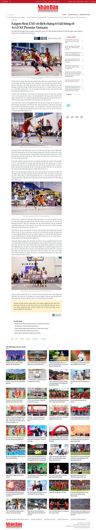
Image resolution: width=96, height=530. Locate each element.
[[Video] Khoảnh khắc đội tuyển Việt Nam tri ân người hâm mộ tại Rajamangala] (80, 485)
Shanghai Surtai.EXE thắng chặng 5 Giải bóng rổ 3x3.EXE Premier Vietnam (32, 323)
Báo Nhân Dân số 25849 (33, 381)
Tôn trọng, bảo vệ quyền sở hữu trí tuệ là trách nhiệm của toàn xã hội (80, 363)
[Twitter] (38, 38)
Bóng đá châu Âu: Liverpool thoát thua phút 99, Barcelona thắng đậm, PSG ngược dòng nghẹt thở (80, 458)
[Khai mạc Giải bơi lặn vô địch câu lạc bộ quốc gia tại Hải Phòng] (15, 449)
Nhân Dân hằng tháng (84, 14)
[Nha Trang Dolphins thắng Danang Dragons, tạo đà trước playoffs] (15, 504)
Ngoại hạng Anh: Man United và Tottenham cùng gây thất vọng (78, 476)
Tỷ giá (74, 94)
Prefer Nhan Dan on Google (55, 38)
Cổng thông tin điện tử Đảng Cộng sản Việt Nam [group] (17, 519)
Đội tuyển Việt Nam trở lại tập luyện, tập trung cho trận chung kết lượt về (15, 438)
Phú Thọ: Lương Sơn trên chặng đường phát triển (15, 382)
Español (54, 1)
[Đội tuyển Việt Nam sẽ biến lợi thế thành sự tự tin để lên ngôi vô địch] (15, 393)
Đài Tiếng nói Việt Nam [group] (63, 519)
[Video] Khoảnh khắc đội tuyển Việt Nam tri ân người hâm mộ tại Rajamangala (79, 494)
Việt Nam (44, 338)
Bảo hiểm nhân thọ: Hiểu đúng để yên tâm (80, 382)
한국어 (58, 1)
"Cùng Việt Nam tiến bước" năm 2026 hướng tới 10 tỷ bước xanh (58, 418)
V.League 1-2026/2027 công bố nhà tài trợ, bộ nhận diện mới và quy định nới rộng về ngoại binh (80, 439)
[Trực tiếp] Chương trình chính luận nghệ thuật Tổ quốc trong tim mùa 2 (72, 60)
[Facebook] (35, 38)
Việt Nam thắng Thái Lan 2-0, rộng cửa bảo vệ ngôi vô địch (59, 512)
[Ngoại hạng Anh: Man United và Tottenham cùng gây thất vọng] (80, 468)
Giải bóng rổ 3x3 (16, 33)
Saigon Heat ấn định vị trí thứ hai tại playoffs (15, 476)
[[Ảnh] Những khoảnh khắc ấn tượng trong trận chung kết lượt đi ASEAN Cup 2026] (15, 485)
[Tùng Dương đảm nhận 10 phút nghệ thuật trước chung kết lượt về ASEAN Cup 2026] (37, 430)
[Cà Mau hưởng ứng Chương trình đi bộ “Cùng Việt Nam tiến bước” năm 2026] (80, 410)
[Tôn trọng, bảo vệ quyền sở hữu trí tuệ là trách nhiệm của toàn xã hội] (80, 355)
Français (45, 1)
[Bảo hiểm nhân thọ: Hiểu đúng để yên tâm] (80, 374)
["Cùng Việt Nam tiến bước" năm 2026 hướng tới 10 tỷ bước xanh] (59, 410)
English (38, 1)
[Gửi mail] (42, 38)
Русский (49, 1)
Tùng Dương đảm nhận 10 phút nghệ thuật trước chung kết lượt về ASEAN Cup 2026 (36, 439)
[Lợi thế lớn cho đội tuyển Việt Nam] (59, 485)
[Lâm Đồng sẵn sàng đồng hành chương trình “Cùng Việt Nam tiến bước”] (59, 393)
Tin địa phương (80, 1)
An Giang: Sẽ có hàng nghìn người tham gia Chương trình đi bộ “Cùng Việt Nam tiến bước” (59, 439)
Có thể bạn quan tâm (15, 347)
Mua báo (70, 1)
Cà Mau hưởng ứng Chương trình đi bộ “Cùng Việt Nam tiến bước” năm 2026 (80, 418)
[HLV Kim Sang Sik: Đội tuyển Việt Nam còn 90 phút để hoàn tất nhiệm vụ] (37, 485)
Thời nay (64, 14)
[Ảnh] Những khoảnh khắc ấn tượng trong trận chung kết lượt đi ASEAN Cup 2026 (15, 494)
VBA (16, 338)
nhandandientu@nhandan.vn (83, 527)
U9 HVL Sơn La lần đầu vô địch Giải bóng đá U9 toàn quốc (36, 401)
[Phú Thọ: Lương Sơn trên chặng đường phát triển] (15, 374)
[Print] (45, 38)
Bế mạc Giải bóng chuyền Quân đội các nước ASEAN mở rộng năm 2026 (72, 47)
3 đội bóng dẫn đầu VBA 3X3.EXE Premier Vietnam (26, 330)
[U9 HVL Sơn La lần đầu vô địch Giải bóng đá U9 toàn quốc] (37, 393)
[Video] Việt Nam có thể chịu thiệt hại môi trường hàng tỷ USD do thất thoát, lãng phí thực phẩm (58, 383)
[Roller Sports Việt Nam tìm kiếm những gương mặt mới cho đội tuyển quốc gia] (37, 504)
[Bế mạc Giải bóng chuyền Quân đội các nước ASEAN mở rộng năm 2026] (37, 355)
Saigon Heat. (45, 31)
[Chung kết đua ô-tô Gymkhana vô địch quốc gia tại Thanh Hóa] (37, 468)
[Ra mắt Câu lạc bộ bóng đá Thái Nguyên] (80, 393)
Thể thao (14, 20)
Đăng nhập (93, 1)
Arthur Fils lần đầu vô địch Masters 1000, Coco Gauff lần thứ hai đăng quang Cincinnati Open (57, 458)
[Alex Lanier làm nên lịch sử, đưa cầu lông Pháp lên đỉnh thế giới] (59, 468)
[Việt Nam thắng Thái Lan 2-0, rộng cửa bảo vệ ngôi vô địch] (59, 504)
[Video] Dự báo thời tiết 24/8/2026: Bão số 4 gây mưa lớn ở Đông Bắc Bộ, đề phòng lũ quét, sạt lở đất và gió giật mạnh (73, 74)
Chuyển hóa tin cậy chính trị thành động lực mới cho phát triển (72, 41)
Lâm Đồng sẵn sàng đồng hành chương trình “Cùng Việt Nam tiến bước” (58, 401)
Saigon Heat (35, 338)
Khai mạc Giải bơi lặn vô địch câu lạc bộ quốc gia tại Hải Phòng (15, 457)
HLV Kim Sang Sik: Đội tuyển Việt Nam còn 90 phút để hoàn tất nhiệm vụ (37, 493)
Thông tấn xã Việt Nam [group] (49, 519)
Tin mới (74, 1)
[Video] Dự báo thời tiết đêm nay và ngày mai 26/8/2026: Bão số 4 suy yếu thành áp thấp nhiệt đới (73, 54)
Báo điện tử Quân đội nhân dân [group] (78, 519)
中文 (41, 1)
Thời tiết (68, 94)
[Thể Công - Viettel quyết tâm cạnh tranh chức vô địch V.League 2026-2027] (37, 410)
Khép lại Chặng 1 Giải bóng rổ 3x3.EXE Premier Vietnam (28, 333)
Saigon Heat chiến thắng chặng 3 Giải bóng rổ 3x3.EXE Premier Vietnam (31, 328)
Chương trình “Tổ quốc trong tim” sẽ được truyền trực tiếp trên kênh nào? (72, 67)
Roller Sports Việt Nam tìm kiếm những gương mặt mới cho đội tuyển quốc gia (36, 512)
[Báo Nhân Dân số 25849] (37, 374)
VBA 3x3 (22, 338)
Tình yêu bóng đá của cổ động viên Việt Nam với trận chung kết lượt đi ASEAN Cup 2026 (80, 512)
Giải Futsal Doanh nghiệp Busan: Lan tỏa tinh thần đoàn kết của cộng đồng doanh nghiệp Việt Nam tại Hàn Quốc (36, 458)
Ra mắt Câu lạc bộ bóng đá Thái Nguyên (78, 401)
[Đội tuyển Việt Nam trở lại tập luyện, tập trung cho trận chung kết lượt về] (15, 430)
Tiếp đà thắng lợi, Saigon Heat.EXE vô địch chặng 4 (26, 326)
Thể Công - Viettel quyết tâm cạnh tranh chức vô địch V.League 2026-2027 (36, 418)
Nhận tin (86, 1)
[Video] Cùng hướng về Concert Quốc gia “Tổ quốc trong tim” (72, 80)
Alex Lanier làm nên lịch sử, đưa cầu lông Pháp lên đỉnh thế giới (58, 476)
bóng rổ (28, 338)
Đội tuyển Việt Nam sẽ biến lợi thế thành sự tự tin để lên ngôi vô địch (14, 401)
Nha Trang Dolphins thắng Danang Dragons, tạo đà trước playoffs (14, 512)
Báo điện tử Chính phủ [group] (36, 519)
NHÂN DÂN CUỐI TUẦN (73, 14)
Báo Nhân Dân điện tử (48, 8)
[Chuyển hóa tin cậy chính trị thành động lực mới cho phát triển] (15, 355)
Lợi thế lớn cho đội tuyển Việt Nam (57, 492)
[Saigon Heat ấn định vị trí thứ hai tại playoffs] (15, 468)
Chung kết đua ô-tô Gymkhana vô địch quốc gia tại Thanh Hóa (37, 476)
